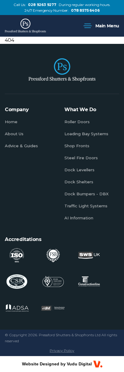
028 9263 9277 (42, 4)
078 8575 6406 (85, 10)
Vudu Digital (79, 363)
